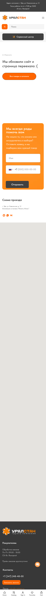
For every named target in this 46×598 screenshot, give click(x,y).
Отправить (17, 184)
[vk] (11, 215)
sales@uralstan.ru (16, 588)
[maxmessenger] (3, 215)
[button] (4, 594)
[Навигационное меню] (43, 18)
